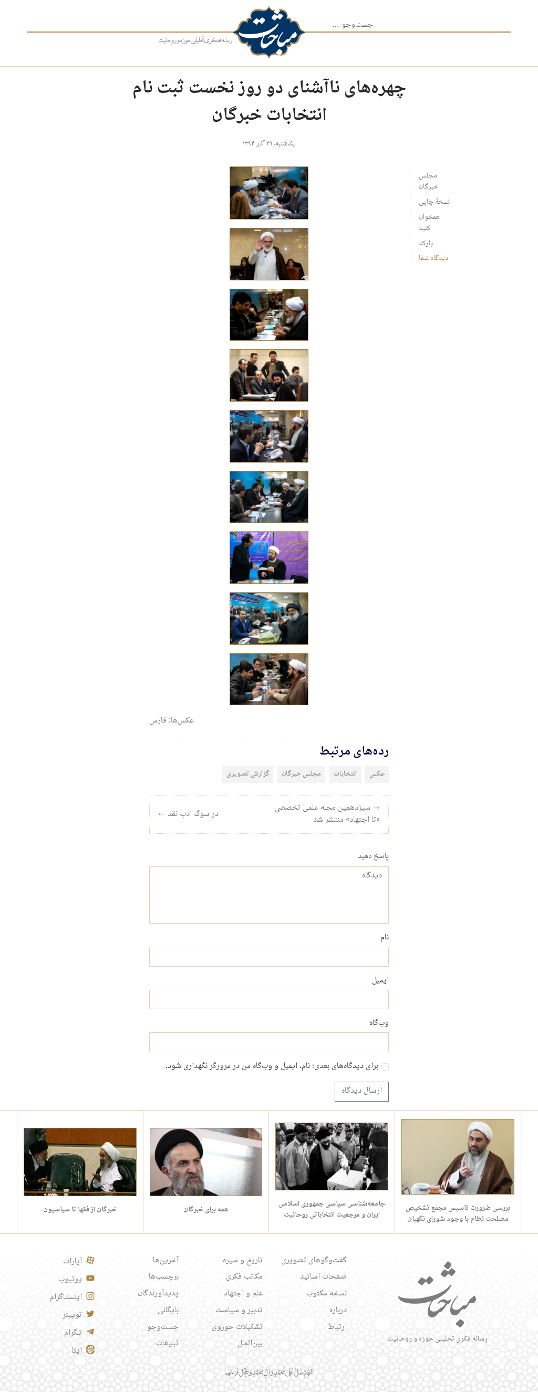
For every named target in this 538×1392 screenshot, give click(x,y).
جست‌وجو (163, 1327)
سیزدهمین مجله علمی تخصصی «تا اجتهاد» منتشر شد (327, 814)
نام (384, 938)
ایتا (76, 1351)
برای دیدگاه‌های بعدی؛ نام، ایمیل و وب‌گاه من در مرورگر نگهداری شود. (271, 1067)
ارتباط (337, 1327)
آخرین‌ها (166, 1261)
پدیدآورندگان (158, 1294)
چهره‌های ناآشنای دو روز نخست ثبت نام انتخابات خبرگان (269, 102)
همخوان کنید (429, 223)
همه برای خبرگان (205, 1210)
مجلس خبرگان (428, 181)
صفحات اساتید (323, 1277)
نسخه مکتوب (326, 1294)
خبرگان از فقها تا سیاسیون (80, 1210)
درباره (338, 1310)
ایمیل (380, 981)
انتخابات (345, 774)
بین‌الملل (250, 1344)
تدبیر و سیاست (239, 1310)
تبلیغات (167, 1344)
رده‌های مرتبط (354, 751)
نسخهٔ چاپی (434, 202)
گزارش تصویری (247, 774)
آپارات (72, 1262)
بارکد (426, 243)
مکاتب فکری (244, 1277)
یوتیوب (70, 1279)
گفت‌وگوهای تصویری (314, 1261)
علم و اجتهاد (243, 1294)
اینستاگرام (66, 1297)
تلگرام (73, 1333)
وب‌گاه (379, 1024)
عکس (377, 774)
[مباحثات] (269, 32)
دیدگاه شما (433, 258)
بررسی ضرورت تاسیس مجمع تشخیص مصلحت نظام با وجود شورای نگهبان (458, 1213)
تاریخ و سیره (243, 1261)
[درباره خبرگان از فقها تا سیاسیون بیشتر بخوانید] (80, 1162)
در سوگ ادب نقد (188, 814)
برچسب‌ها (164, 1277)
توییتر (72, 1315)
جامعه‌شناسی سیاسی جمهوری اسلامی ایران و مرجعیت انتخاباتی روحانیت (331, 1209)
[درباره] (195, 40)
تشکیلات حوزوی (237, 1327)
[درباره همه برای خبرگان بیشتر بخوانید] (206, 1162)
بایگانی (168, 1310)
